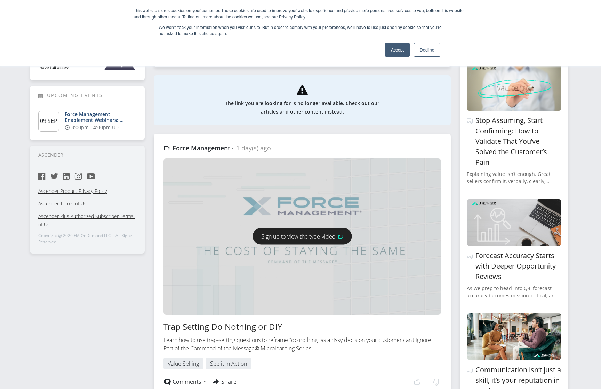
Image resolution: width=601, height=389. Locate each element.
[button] (427, 382)
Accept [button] (397, 50)
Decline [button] (427, 50)
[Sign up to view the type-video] (302, 228)
